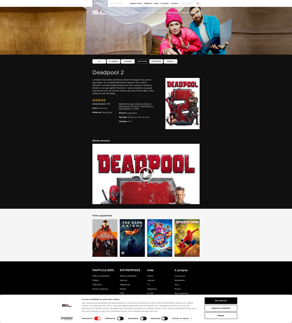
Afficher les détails (180, 319)
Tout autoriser (221, 301)
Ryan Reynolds (125, 109)
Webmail (148, 3)
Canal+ (170, 61)
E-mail (150, 293)
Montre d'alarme (190, 12)
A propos (165, 3)
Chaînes (128, 61)
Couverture (180, 276)
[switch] (120, 318)
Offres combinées (128, 276)
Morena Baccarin (147, 106)
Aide (156, 3)
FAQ (122, 293)
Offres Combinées (144, 12)
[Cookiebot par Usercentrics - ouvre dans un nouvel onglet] (67, 318)
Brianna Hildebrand (143, 104)
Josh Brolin (134, 106)
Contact (174, 3)
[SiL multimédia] (101, 12)
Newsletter (180, 280)
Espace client (136, 3)
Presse (178, 289)
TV (99, 61)
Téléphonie (125, 284)
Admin (150, 276)
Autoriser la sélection (221, 308)
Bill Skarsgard (129, 104)
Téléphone (152, 289)
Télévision (173, 12)
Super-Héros (132, 113)
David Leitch (107, 112)
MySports (156, 61)
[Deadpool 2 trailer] (146, 174)
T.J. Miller (135, 109)
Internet (123, 280)
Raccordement (182, 293)
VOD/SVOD (142, 61)
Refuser (221, 316)
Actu (177, 284)
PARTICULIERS (103, 270)
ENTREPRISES (130, 270)
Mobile (161, 12)
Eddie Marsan (124, 106)
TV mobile (114, 61)
